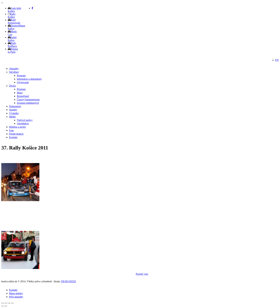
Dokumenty (15, 106)
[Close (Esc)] (2, 303)
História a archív (17, 126)
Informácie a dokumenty (29, 79)
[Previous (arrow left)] (2, 306)
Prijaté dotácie (16, 133)
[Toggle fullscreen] (9, 303)
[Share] (6, 303)
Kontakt (13, 137)
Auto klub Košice (14, 9)
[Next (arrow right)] (6, 306)
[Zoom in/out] (12, 303)
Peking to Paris (13, 50)
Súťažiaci (14, 72)
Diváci (12, 85)
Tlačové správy (25, 120)
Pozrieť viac (142, 274)
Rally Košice (12, 15)
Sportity (13, 109)
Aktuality (14, 68)
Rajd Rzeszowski (14, 21)
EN (277, 60)
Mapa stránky (16, 293)
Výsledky (14, 113)
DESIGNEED (68, 281)
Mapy (20, 92)
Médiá (12, 116)
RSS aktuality (16, 296)
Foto (11, 130)
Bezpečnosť (23, 96)
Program (21, 75)
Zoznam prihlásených (28, 103)
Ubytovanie (23, 82)
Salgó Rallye (12, 39)
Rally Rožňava (12, 44)
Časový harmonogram (28, 99)
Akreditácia (23, 123)
